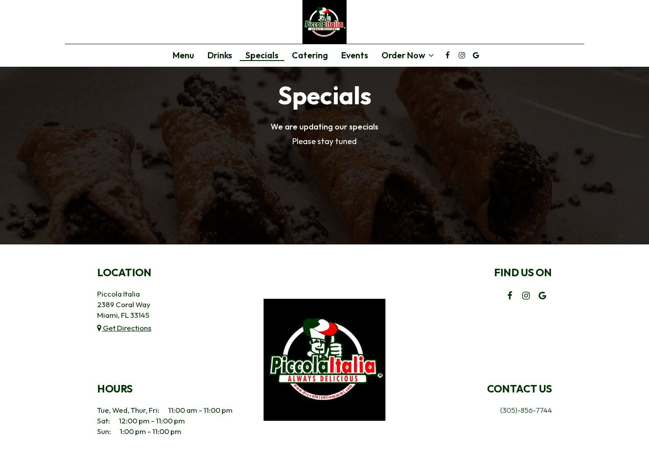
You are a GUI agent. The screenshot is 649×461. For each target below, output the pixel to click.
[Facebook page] (448, 55)
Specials (262, 55)
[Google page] (476, 55)
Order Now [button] (404, 55)
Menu (183, 55)
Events (354, 55)
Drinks (220, 55)
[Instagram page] (462, 55)
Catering (310, 55)
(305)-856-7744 (526, 410)
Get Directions (126, 327)
